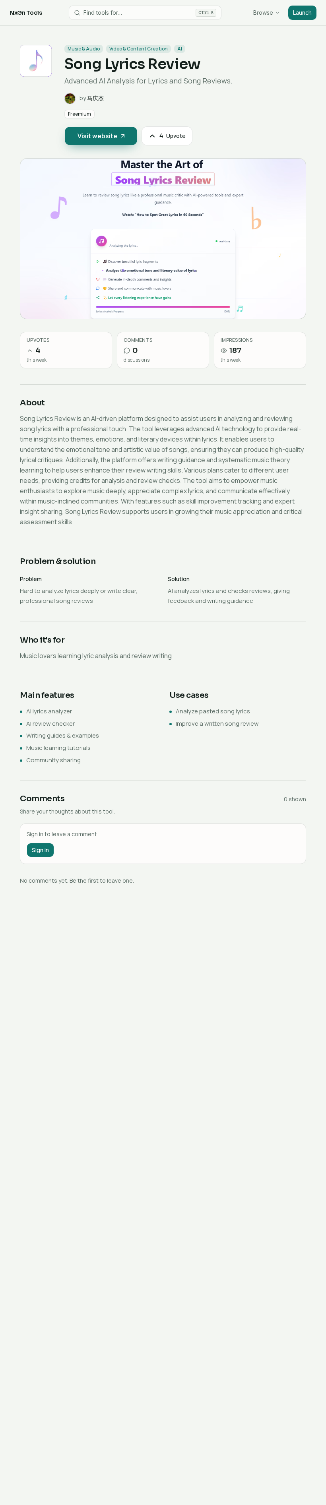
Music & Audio (84, 48)
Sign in (40, 850)
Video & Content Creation (138, 48)
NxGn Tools (26, 12)
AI (179, 48)
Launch (302, 12)
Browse (263, 12)
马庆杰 (95, 98)
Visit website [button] (97, 136)
